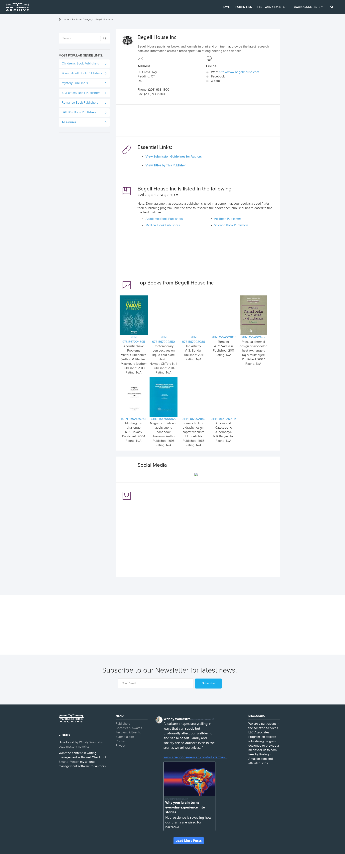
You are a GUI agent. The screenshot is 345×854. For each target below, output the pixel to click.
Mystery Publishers (75, 83)
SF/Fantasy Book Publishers (81, 93)
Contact (121, 741)
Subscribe (208, 683)
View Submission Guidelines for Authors (174, 157)
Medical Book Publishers (163, 225)
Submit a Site (125, 737)
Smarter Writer (68, 762)
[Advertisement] (198, 122)
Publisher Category (82, 19)
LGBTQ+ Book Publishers (79, 112)
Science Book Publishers (231, 225)
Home (226, 7)
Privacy (121, 746)
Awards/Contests (307, 7)
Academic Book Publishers (164, 219)
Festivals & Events (271, 7)
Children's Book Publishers (80, 63)
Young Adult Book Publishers (82, 73)
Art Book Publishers (227, 219)
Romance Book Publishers (80, 103)
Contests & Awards (129, 728)
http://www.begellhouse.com (239, 72)
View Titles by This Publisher (166, 165)
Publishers (243, 7)
